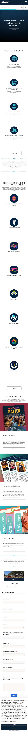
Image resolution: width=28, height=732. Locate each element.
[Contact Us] (22, 7)
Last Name (6, 643)
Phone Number (7, 659)
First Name (6, 599)
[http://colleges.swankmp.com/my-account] (26, 7)
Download (14, 448)
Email (4, 617)
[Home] (6, 2)
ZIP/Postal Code (7, 667)
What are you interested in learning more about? (13, 678)
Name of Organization (9, 651)
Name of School (7, 609)
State (4, 625)
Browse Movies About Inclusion (14, 500)
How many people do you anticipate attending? (13, 633)
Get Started (14, 29)
